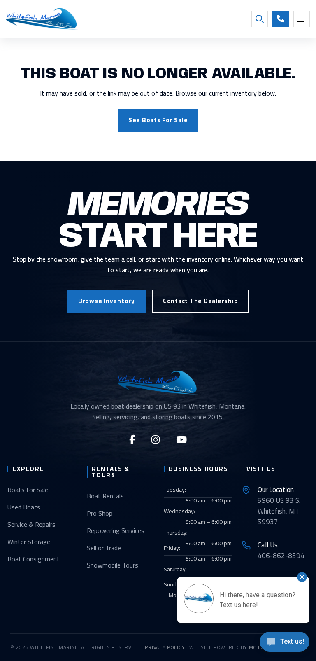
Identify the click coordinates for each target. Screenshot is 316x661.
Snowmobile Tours (112, 565)
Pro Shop (99, 513)
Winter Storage (28, 541)
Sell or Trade (104, 548)
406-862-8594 (281, 550)
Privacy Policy (165, 647)
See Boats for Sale (158, 120)
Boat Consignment (33, 559)
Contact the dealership (200, 301)
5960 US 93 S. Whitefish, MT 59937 (279, 505)
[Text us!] (284, 644)
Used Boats (23, 507)
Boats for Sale (27, 489)
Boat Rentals (105, 496)
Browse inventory (106, 301)
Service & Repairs (31, 524)
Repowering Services (115, 530)
